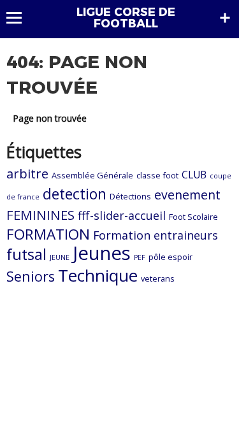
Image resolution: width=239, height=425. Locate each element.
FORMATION (48, 234)
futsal (26, 254)
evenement (187, 194)
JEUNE (59, 257)
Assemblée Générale (92, 175)
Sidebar (225, 17)
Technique (98, 275)
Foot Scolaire (193, 216)
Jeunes (102, 253)
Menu (20, 17)
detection (74, 194)
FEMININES (40, 215)
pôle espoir (170, 257)
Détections (130, 196)
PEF (139, 257)
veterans (158, 278)
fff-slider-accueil (122, 215)
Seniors (30, 276)
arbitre (27, 173)
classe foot (157, 175)
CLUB (194, 175)
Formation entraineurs (155, 235)
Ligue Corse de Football (125, 18)
